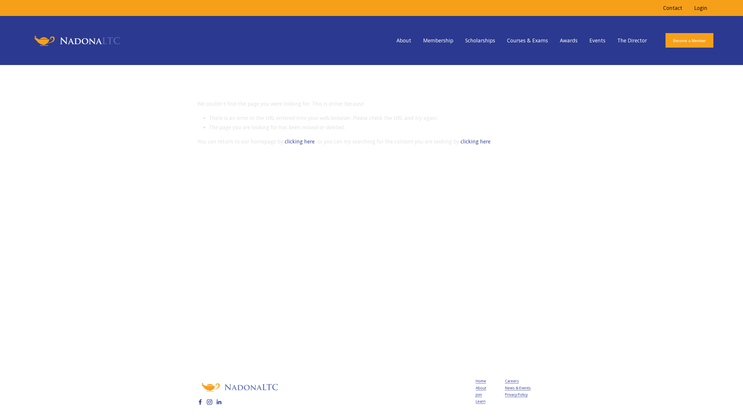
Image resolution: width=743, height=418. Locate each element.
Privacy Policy (516, 394)
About (481, 387)
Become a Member (689, 40)
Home (481, 380)
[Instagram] (209, 402)
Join (479, 394)
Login (700, 7)
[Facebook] (200, 402)
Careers (512, 380)
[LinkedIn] (219, 402)
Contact (672, 7)
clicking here (300, 141)
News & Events (518, 387)
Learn (481, 401)
